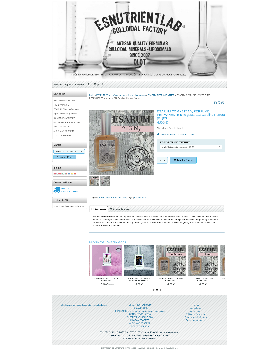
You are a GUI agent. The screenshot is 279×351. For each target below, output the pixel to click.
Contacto (79, 84)
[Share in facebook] (215, 103)
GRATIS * (65, 188)
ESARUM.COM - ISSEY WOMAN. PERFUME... (139, 279)
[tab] (99, 209)
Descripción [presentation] (100, 209)
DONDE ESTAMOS (62, 135)
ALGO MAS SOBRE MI (64, 131)
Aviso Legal (195, 311)
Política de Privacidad (195, 314)
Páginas (69, 84)
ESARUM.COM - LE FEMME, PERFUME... (171, 279)
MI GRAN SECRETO (63, 127)
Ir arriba (195, 305)
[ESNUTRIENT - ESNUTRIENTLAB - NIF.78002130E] (139, 40)
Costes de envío (167, 134)
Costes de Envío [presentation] (120, 209)
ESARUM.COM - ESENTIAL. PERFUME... (107, 279)
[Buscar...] (103, 84)
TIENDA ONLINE (61, 105)
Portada (58, 84)
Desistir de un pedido (195, 320)
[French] (57, 174)
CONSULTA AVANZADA (64, 118)
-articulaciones (66, 305)
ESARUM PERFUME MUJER (112, 197)
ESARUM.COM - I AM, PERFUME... (203, 279)
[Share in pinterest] (223, 103)
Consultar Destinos (70, 191)
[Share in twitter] (219, 103)
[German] (60, 174)
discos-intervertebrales (91, 305)
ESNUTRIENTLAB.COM (64, 100)
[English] (54, 174)
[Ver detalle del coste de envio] (57, 190)
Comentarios (140, 197)
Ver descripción (187, 134)
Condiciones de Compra (196, 317)
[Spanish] (72, 174)
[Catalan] (75, 174)
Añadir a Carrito (184, 160)
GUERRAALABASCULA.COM (67, 122)
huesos (104, 305)
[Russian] (69, 174)
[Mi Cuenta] (89, 84)
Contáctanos (195, 308)
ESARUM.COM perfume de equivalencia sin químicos (66, 111)
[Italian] (63, 174)
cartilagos (77, 305)
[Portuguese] (66, 174)
